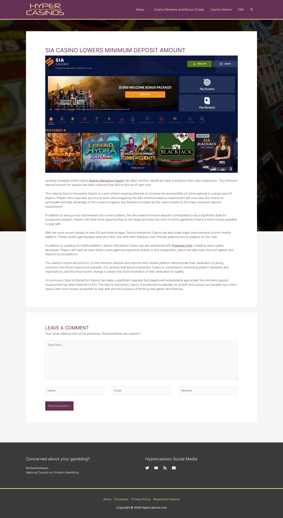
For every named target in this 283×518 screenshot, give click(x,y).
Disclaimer (121, 499)
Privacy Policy (141, 499)
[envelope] (174, 468)
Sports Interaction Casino (106, 180)
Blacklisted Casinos (166, 499)
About (107, 499)
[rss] (167, 468)
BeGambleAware (37, 468)
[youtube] (158, 468)
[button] (252, 10)
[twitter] (149, 468)
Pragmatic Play (182, 245)
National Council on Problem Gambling (52, 472)
